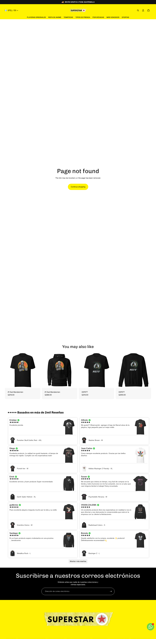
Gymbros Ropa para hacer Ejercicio (119, 638)
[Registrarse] (110, 591)
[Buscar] (138, 10)
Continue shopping (78, 187)
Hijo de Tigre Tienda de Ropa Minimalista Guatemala (31, 638)
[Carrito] (148, 10)
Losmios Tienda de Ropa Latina (56, 638)
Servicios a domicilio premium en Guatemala (78, 638)
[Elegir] (36, 384)
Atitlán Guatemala (11, 638)
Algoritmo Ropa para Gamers (100, 638)
